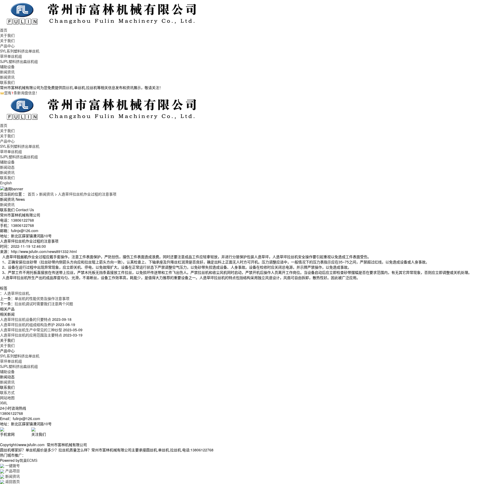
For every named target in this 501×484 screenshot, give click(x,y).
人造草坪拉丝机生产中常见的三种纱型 (31, 329)
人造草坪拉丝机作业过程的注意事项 (87, 194)
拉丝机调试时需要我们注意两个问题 (44, 303)
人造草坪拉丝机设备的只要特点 (25, 319)
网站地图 (7, 397)
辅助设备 (7, 66)
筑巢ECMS (28, 460)
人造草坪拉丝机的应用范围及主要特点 (31, 335)
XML (4, 402)
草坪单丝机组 (11, 56)
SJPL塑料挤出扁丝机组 (19, 61)
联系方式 (7, 392)
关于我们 (7, 35)
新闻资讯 (7, 71)
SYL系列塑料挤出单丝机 (19, 51)
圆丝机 (67, 87)
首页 (3, 30)
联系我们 (7, 82)
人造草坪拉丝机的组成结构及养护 (27, 324)
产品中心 (7, 45)
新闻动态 (7, 167)
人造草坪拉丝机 (16, 293)
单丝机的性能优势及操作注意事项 (42, 298)
